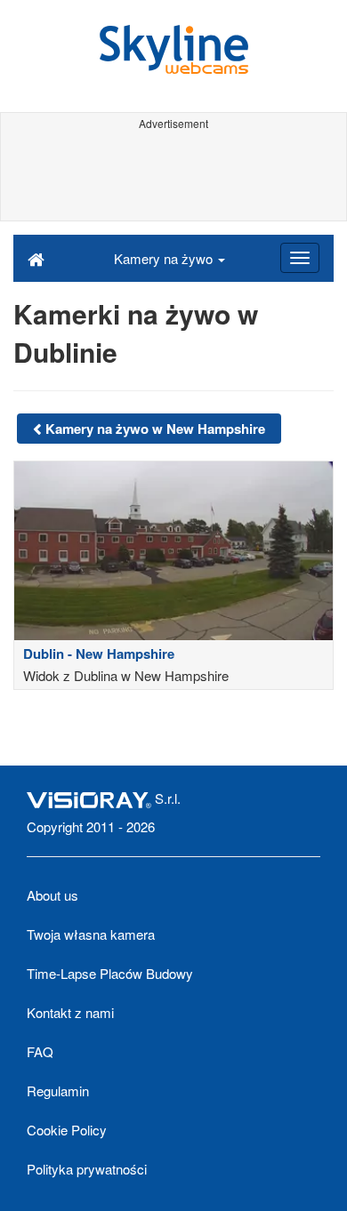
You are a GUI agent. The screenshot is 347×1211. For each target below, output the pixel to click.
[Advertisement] (173, 176)
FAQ (40, 1051)
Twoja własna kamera (91, 934)
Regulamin (58, 1090)
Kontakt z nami (70, 1012)
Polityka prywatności (87, 1168)
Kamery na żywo (165, 258)
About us (52, 895)
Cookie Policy (67, 1129)
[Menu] (299, 258)
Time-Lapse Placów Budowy (110, 973)
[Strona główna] (36, 258)
